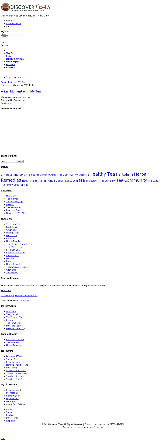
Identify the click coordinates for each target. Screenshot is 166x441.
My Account (12, 392)
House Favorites (14, 264)
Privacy (9, 414)
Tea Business (93, 180)
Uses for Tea (20, 184)
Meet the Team (13, 210)
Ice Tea (38, 180)
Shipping (10, 420)
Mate (8, 261)
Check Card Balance (15, 404)
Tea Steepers (12, 342)
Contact (10, 409)
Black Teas (11, 226)
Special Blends (13, 359)
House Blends (13, 241)
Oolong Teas (12, 232)
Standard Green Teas (16, 373)
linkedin (23, 295)
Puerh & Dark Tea (15, 339)
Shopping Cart (13, 395)
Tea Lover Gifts (13, 224)
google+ (15, 295)
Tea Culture (154, 180)
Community (70, 174)
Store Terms (12, 417)
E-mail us (98, 427)
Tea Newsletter (13, 207)
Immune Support (54, 180)
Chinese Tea (56, 174)
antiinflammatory (12, 174)
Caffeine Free (12, 255)
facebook (6, 295)
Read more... (7, 103)
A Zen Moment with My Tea (21, 91)
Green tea (83, 174)
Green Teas (12, 229)
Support (10, 412)
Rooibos (10, 238)
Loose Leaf (72, 180)
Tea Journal (19, 100)
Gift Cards (11, 269)
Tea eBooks (12, 272)
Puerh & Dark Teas (15, 252)
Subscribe (6, 290)
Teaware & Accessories (17, 266)
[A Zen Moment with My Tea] (15, 97)
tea (82, 180)
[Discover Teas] (25, 10)
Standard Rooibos (15, 376)
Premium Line (13, 249)
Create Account (13, 23)
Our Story (11, 195)
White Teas (11, 235)
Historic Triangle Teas (17, 364)
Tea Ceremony (108, 180)
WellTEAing (17, 246)
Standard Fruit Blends (16, 379)
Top (3, 438)
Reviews (10, 204)
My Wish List (12, 398)
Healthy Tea (102, 174)
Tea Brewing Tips (14, 201)
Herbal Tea (28, 180)
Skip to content (13, 77)
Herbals (10, 258)
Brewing (44, 174)
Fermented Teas (14, 356)
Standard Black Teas (16, 370)
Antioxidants (32, 174)
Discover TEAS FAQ (15, 213)
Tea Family (7, 184)
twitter (30, 295)
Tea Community (132, 180)
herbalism (125, 174)
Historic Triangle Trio (21, 244)
